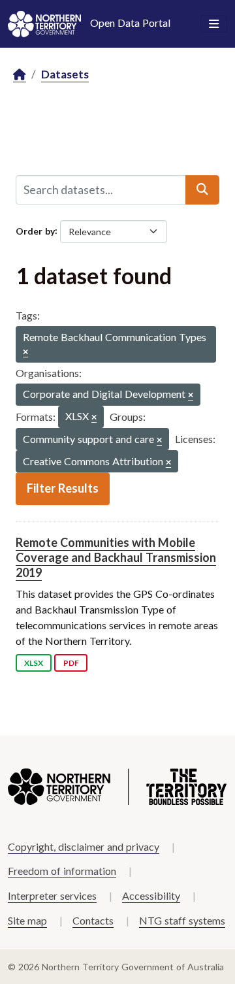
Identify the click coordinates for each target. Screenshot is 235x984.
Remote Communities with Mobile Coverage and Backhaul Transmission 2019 (116, 557)
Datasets (65, 74)
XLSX (33, 663)
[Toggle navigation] (213, 24)
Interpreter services (52, 895)
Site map (27, 920)
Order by (35, 230)
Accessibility (151, 895)
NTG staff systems (182, 920)
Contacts (93, 920)
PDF (71, 663)
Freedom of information (62, 870)
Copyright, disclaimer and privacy (83, 846)
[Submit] (202, 189)
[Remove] (25, 352)
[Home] (19, 74)
